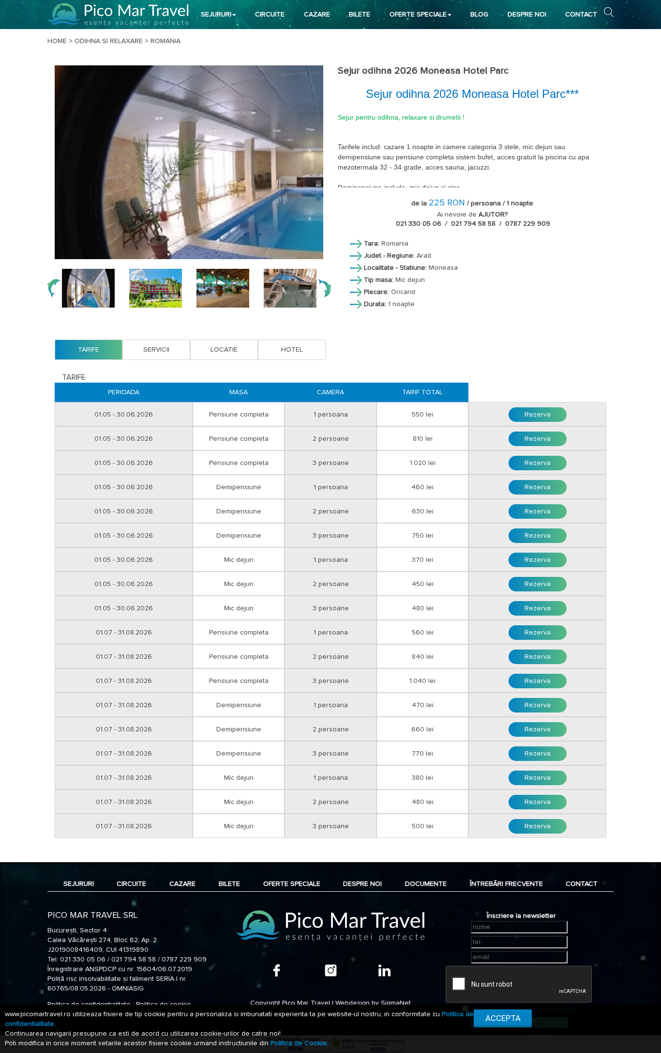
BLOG (479, 14)
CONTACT (581, 14)
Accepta (503, 1018)
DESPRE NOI (527, 14)
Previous (53, 288)
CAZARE (317, 14)
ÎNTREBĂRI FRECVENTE (506, 884)
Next (324, 288)
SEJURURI (216, 14)
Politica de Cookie (298, 1043)
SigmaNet (396, 1003)
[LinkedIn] (384, 970)
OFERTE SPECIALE (418, 14)
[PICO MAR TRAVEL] (118, 14)
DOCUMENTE (426, 884)
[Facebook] (276, 970)
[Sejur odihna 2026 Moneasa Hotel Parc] (189, 162)
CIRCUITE (270, 14)
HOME (57, 41)
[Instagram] (330, 970)
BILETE (359, 14)
